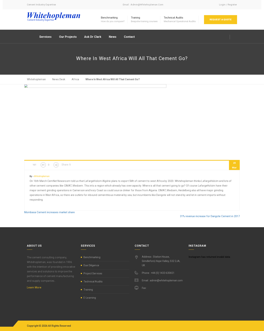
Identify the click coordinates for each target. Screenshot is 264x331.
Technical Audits (93, 281)
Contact (129, 36)
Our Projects (68, 36)
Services (45, 36)
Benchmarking (92, 257)
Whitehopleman (42, 176)
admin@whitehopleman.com (147, 4)
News (112, 36)
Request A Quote (220, 19)
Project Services (93, 273)
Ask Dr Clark (92, 36)
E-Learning (90, 297)
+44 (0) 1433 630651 (162, 272)
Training (88, 289)
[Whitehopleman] (54, 16)
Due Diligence (91, 265)
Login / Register (228, 4)
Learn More (34, 287)
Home (30, 36)
